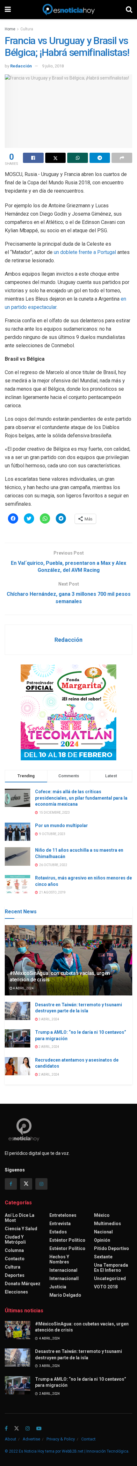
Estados (58, 1231)
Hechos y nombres (59, 1259)
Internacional (63, 1270)
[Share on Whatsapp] (77, 158)
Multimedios (107, 1223)
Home (10, 29)
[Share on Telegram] (100, 158)
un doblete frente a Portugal (85, 252)
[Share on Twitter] (55, 158)
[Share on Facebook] (33, 158)
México (102, 1215)
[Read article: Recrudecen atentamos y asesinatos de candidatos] (17, 1066)
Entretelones (62, 1215)
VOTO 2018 (106, 1286)
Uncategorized (110, 1278)
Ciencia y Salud (21, 1228)
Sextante (103, 1256)
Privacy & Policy (61, 1439)
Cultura (26, 29)
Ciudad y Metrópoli (15, 1239)
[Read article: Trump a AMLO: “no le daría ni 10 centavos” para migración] (17, 1038)
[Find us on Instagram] (41, 1184)
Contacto (15, 1258)
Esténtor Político (67, 1240)
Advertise (31, 1439)
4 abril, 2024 (23, 988)
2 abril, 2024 (48, 1046)
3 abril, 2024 (48, 1019)
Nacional (103, 1231)
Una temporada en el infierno (111, 1268)
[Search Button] (129, 9)
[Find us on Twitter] (26, 1184)
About (10, 1439)
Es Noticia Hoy (31, 1451)
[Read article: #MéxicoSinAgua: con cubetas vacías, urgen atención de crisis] (17, 1330)
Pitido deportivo (111, 1248)
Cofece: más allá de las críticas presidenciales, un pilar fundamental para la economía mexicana (81, 798)
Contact (88, 1439)
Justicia (57, 1286)
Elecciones (16, 1291)
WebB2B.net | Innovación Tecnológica (95, 1451)
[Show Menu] (8, 9)
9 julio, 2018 (53, 66)
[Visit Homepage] (68, 9)
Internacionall (64, 1278)
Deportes (15, 1275)
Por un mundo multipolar (61, 825)
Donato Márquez (22, 1283)
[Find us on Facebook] (11, 1184)
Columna (14, 1250)
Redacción (21, 66)
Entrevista (60, 1223)
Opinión (102, 1240)
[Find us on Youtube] (38, 1428)
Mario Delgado (65, 1295)
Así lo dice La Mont (19, 1218)
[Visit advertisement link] (68, 712)
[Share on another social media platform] (122, 158)
